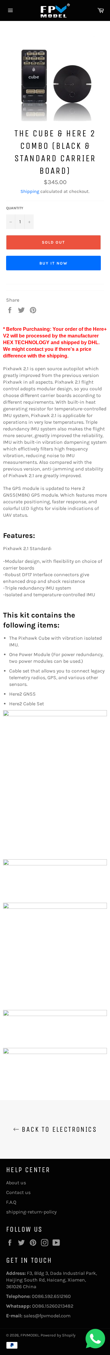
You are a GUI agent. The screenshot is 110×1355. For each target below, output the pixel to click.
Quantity (14, 208)
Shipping (29, 191)
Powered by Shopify (58, 1335)
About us (16, 1183)
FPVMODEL (29, 1335)
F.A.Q (11, 1202)
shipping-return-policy (31, 1212)
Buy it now (53, 263)
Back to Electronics (58, 1129)
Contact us (18, 1192)
